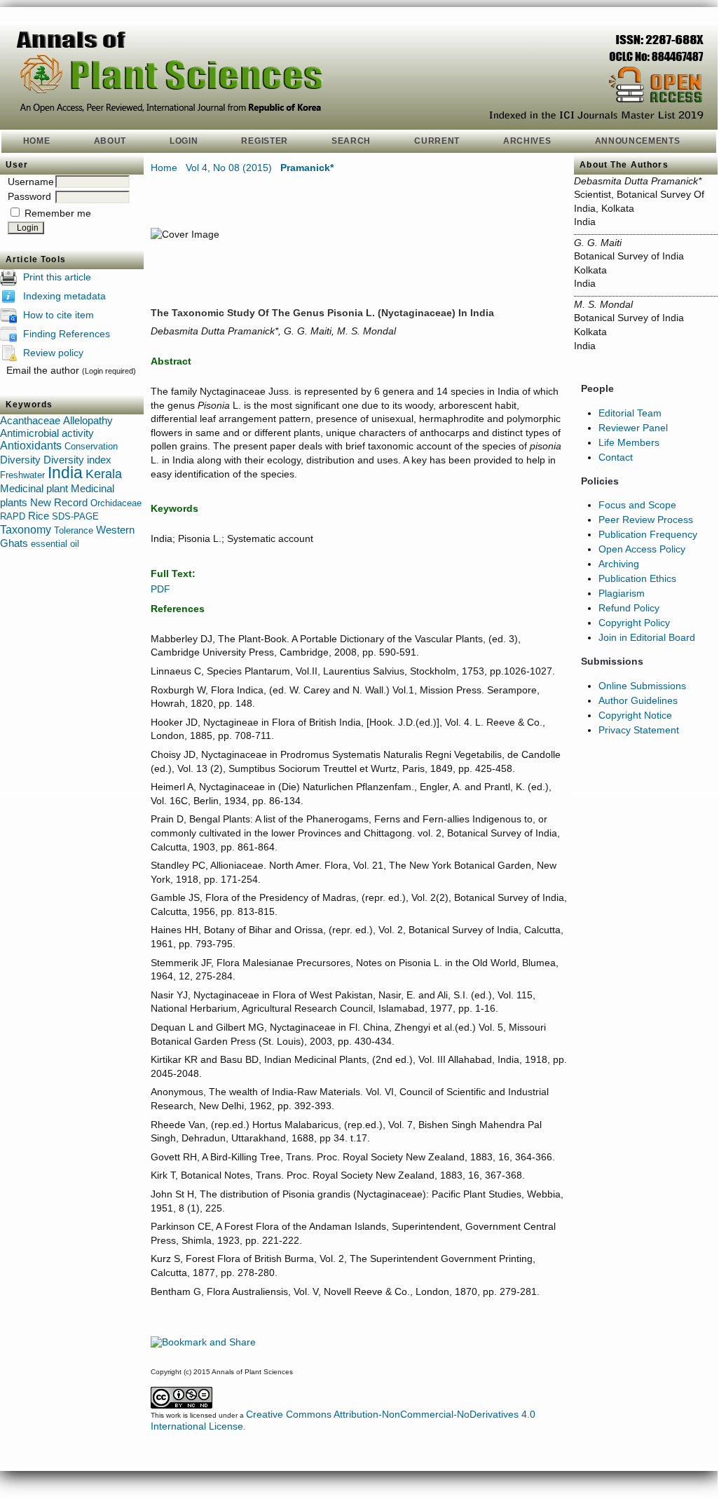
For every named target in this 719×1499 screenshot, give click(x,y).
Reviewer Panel (633, 427)
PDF (160, 589)
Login (184, 141)
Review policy (53, 352)
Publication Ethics (637, 578)
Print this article (57, 276)
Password (29, 196)
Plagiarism (621, 593)
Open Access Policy (641, 549)
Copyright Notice (635, 715)
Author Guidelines (638, 700)
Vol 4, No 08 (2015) (229, 167)
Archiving (618, 563)
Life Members (628, 442)
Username (31, 181)
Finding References (66, 333)
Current (437, 141)
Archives (527, 141)
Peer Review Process (645, 519)
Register (264, 141)
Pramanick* (307, 167)
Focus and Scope (637, 504)
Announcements (637, 141)
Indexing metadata (64, 295)
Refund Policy (628, 607)
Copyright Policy (634, 622)
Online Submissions (642, 685)
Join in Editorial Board (646, 637)
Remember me (58, 213)
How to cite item (58, 314)
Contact (615, 457)
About (110, 141)
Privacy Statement (638, 729)
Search (351, 141)
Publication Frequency (647, 534)
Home (36, 141)
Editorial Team (630, 413)
